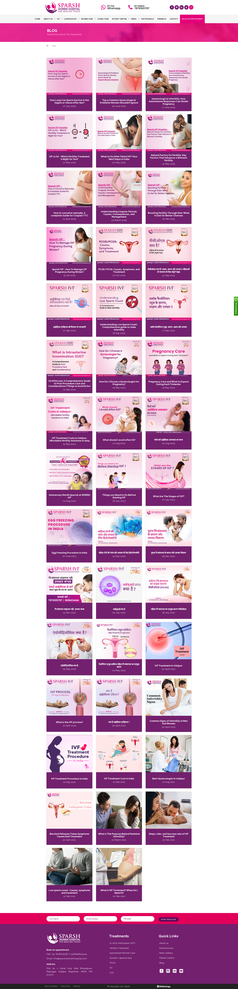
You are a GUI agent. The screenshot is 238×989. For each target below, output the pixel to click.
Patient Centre (119, 19)
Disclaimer (76, 986)
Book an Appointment (192, 19)
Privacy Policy (65, 986)
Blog (161, 963)
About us (48, 19)
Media (133, 19)
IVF (58, 19)
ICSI (112, 973)
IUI (111, 968)
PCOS (113, 963)
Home (37, 19)
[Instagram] (177, 7)
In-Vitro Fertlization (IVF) (122, 943)
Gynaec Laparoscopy (121, 958)
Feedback (161, 19)
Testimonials (147, 19)
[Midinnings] (163, 986)
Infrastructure (166, 948)
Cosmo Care (103, 19)
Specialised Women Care (122, 953)
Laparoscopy (70, 19)
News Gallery (166, 953)
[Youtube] (186, 7)
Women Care (87, 19)
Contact (174, 19)
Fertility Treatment (119, 948)
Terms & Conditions (51, 986)
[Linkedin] (181, 7)
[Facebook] (172, 7)
